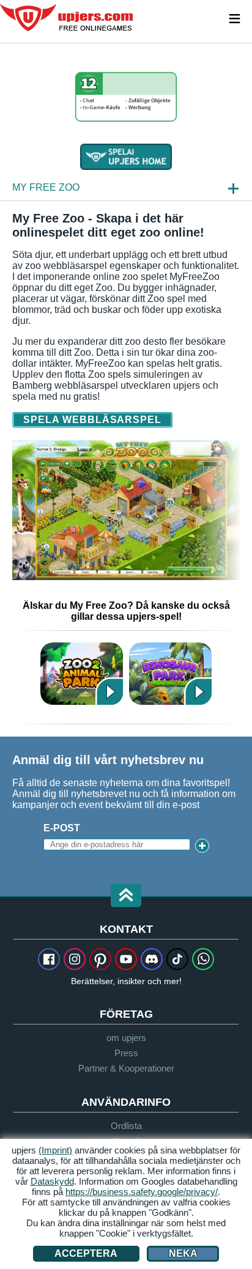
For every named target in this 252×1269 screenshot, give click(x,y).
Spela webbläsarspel (92, 419)
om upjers (126, 1037)
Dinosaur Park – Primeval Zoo (170, 673)
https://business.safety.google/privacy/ (141, 1191)
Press (126, 1053)
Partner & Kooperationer (126, 1068)
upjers (67, 17)
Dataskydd (52, 1181)
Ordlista (126, 1125)
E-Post (61, 828)
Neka (183, 1253)
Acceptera (85, 1253)
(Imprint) (55, 1150)
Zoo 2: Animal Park (81, 673)
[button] (126, 896)
